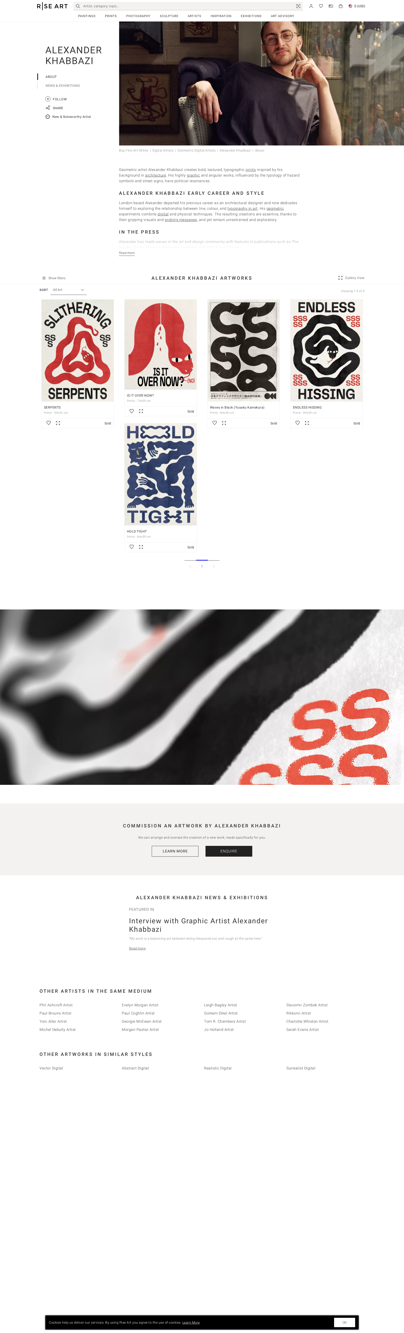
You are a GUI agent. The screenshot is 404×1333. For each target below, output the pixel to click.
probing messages (181, 219)
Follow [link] (57, 98)
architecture (155, 175)
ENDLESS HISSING (307, 407)
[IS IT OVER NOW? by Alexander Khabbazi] (161, 345)
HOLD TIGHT (137, 531)
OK (345, 1322)
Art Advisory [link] (282, 16)
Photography (138, 16)
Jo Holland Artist (219, 1029)
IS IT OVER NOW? (140, 395)
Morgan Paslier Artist (140, 1029)
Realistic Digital (218, 1068)
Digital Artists (163, 150)
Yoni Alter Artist (53, 1021)
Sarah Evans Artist (302, 1029)
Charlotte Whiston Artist (307, 1021)
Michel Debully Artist (58, 1029)
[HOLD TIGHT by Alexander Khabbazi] (161, 474)
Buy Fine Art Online (133, 150)
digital (163, 214)
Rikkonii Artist (298, 1013)
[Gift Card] (331, 5)
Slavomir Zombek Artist (307, 1005)
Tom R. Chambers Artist (225, 1021)
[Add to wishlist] (48, 423)
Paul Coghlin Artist (138, 1013)
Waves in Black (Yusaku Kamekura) (237, 407)
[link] (298, 6)
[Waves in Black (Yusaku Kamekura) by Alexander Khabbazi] (244, 351)
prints (251, 169)
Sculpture (169, 16)
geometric (275, 208)
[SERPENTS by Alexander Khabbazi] (78, 351)
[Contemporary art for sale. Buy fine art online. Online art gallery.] (52, 6)
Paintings (87, 16)
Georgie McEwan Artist (142, 1021)
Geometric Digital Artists (197, 150)
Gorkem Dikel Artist (221, 1013)
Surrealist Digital (300, 1068)
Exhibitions (251, 16)
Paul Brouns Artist (55, 1013)
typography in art (242, 208)
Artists (194, 16)
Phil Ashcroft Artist (56, 1005)
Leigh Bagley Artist (220, 1005)
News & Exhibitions (63, 85)
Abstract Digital (135, 1068)
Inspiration (221, 16)
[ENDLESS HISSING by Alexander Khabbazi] (327, 351)
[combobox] (66, 289)
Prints (111, 16)
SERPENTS (52, 407)
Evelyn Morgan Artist (140, 1005)
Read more (137, 948)
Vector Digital (51, 1068)
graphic (193, 175)
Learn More (175, 851)
